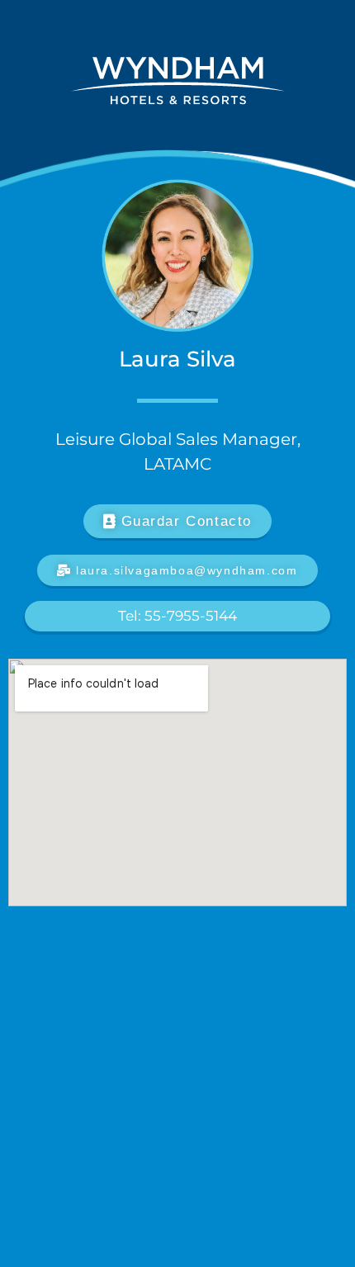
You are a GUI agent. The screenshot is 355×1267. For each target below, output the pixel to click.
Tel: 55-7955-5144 (177, 615)
